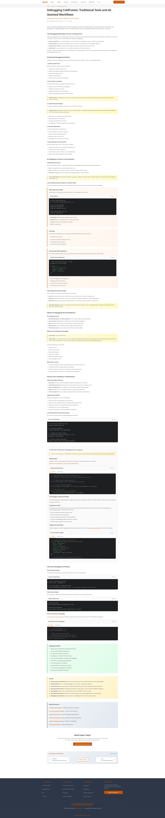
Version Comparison (67, 796)
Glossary (44, 796)
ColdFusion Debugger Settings (56, 721)
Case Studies (86, 785)
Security (66, 2)
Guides (58, 2)
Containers (65, 792)
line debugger (54, 499)
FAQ (43, 792)
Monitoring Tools (46, 789)
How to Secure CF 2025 (68, 785)
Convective (80, 815)
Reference (91, 2)
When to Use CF (87, 796)
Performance (74, 2)
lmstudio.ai (60, 236)
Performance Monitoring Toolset (56, 616)
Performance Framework (68, 789)
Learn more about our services (82, 744)
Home (48, 6)
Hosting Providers (46, 785)
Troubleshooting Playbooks (55, 707)
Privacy (84, 815)
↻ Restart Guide (82, 759)
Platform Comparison (88, 792)
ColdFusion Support (119, 2)
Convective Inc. (79, 808)
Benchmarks (86, 789)
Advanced (83, 2)
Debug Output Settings (54, 724)
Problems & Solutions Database (56, 711)
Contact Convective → (113, 792)
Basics (52, 2)
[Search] (112, 2)
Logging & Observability (95, 528)
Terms (88, 815)
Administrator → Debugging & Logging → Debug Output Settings (63, 463)
